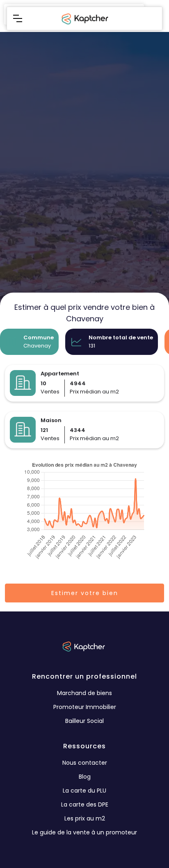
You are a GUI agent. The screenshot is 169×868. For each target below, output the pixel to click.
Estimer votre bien (84, 593)
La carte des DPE (84, 804)
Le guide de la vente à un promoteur (84, 832)
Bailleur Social (84, 721)
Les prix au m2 (84, 818)
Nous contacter (84, 762)
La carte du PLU (84, 790)
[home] (84, 18)
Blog (85, 776)
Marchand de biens (84, 693)
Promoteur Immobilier (84, 707)
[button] (17, 18)
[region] (84, 217)
